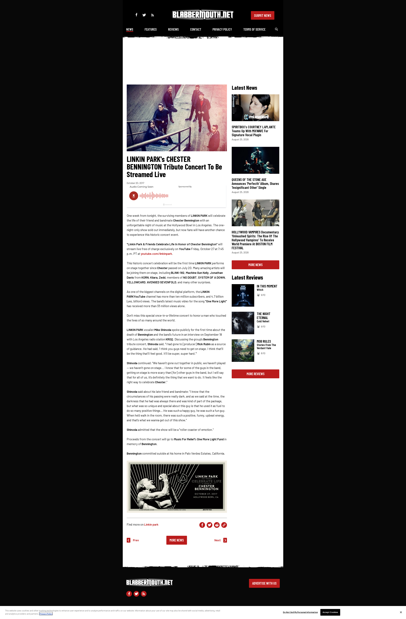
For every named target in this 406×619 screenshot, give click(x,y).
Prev (136, 540)
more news (255, 265)
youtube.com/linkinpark (156, 253)
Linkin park (151, 524)
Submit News (262, 15)
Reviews (173, 29)
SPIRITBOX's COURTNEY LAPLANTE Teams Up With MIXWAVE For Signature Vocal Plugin (254, 131)
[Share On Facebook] (202, 525)
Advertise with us (264, 583)
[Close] (400, 612)
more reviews (256, 374)
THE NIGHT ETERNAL (263, 315)
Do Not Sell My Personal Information (300, 612)
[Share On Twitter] (209, 525)
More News (177, 540)
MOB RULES (264, 341)
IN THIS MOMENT (267, 286)
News (129, 29)
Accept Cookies (330, 612)
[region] (203, 612)
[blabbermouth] (203, 18)
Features (151, 29)
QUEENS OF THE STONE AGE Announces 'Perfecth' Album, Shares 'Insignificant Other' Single (255, 183)
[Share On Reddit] (217, 525)
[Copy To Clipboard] (224, 525)
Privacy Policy (222, 29)
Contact (195, 29)
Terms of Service (254, 29)
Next (217, 540)
